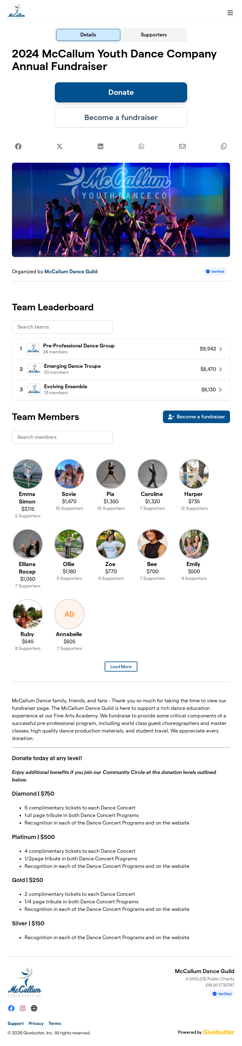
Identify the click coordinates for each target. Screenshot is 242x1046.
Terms (55, 1023)
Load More (121, 666)
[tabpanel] (121, 496)
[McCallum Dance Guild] (16, 11)
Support (16, 1023)
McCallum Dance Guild (71, 271)
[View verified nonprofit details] (215, 271)
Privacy (36, 1023)
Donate (121, 92)
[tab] (88, 35)
